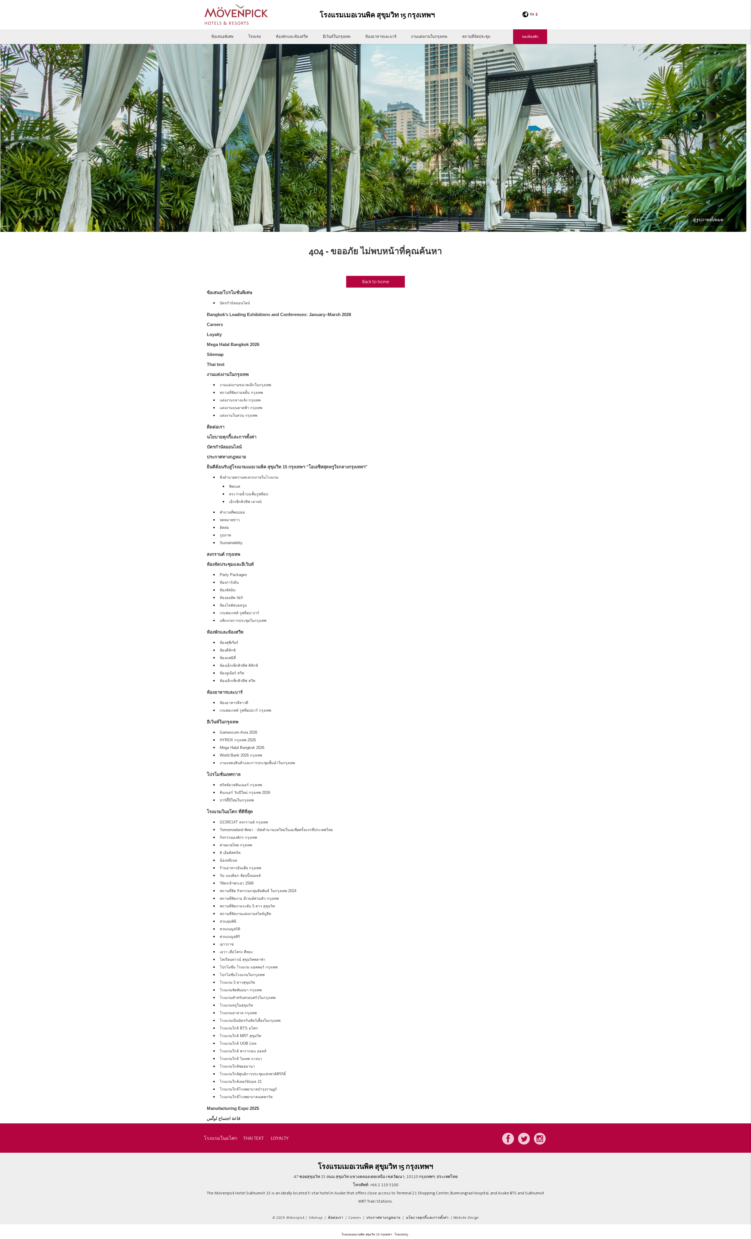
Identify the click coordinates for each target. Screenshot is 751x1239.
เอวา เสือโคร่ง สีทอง (236, 952)
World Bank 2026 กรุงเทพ (241, 755)
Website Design (466, 1218)
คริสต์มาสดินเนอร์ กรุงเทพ (241, 785)
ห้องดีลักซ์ (228, 650)
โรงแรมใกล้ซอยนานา (237, 1066)
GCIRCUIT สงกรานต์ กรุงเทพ (244, 822)
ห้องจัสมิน (228, 590)
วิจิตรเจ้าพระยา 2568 (236, 883)
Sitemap (215, 354)
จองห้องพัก (530, 36)
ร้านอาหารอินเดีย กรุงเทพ (240, 868)
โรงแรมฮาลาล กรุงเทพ (238, 1013)
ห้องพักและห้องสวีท (292, 36)
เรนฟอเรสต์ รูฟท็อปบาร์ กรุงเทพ (245, 710)
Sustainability (231, 543)
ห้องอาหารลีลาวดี (234, 703)
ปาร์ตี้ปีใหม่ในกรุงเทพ (237, 800)
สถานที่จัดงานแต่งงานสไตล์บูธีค (245, 914)
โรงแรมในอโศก (220, 1138)
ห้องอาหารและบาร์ (380, 36)
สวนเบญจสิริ (230, 937)
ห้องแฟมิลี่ (228, 658)
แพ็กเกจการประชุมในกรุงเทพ (243, 621)
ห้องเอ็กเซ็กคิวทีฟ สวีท (237, 681)
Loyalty (214, 334)
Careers (215, 324)
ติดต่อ (224, 528)
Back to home (375, 281)
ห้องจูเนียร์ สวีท (232, 673)
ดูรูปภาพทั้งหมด (708, 219)
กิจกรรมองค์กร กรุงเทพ (238, 837)
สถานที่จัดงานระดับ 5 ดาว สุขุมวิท (247, 906)
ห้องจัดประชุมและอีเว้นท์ (230, 564)
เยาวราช (227, 944)
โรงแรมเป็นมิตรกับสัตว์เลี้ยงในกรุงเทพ (250, 1021)
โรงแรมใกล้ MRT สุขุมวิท (240, 1036)
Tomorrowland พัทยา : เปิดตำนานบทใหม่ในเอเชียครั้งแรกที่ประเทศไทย (276, 830)
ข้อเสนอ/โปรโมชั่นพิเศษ (229, 292)
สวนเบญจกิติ (230, 929)
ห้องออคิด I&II (231, 598)
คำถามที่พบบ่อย (232, 512)
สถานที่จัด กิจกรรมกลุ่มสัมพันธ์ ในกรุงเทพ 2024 (258, 891)
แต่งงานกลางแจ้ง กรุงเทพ (240, 400)
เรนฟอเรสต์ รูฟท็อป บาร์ (239, 613)
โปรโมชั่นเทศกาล (224, 774)
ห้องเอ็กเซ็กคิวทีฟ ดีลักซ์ (239, 666)
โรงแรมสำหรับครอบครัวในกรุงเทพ (247, 998)
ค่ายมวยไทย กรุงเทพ (236, 845)
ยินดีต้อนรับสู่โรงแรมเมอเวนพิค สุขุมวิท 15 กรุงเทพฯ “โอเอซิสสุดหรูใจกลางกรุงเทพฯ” (287, 466)
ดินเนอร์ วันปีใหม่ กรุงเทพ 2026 (245, 793)
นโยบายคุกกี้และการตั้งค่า (231, 436)
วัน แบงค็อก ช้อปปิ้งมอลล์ (240, 876)
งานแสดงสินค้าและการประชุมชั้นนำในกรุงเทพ (257, 763)
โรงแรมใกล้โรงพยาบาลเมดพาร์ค (246, 1097)
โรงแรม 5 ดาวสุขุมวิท (237, 982)
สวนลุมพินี (228, 921)
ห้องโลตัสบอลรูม (233, 605)
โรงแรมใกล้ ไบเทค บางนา (241, 1059)
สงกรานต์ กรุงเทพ (223, 554)
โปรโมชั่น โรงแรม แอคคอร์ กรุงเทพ (249, 967)
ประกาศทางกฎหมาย (226, 456)
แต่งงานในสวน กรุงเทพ (238, 415)
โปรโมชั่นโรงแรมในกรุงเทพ (242, 975)
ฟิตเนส (234, 487)
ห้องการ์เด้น (229, 582)
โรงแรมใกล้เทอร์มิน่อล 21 (241, 1082)
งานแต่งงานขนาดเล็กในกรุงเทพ (245, 385)
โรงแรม (254, 36)
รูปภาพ (225, 535)
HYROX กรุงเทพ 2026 (238, 740)
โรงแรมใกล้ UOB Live (238, 1043)
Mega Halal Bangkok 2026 (233, 344)
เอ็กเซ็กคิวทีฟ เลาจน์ (245, 502)
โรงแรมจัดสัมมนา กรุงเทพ (241, 990)
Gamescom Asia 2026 (238, 732)
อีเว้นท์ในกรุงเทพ (337, 36)
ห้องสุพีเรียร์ (229, 643)
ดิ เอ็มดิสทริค (230, 853)
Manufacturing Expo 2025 (233, 1108)
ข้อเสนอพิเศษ (222, 36)
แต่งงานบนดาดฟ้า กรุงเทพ (241, 408)
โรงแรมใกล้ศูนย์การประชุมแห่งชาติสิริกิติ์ (253, 1074)
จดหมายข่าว (230, 520)
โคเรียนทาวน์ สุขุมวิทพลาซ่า (242, 960)
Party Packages (233, 575)
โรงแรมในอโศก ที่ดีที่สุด (230, 811)
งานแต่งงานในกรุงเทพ (429, 36)
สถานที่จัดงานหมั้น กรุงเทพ (241, 393)
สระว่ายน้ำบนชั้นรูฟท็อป (248, 494)
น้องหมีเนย (228, 860)
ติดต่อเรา (215, 426)
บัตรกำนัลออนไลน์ (235, 303)
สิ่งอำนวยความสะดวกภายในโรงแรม (249, 477)
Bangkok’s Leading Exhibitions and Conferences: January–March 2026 (279, 314)
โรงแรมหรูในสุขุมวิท (236, 1005)
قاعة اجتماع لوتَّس (223, 1118)
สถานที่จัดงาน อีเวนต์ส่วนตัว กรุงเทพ (249, 899)
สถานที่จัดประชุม (476, 36)
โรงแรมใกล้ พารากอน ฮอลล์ (243, 1051)
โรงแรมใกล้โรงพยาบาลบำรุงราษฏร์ (248, 1089)
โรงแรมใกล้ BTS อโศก (239, 1028)
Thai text (215, 364)
